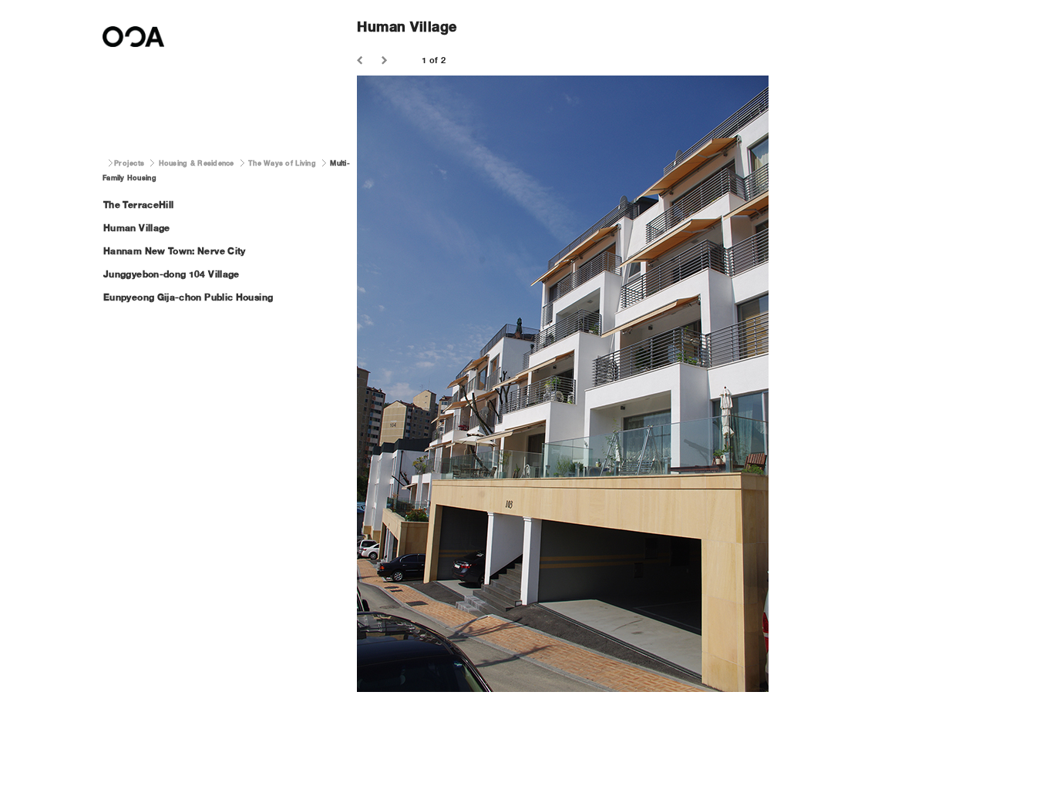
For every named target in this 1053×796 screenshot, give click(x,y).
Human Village (136, 227)
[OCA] (133, 51)
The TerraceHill (138, 204)
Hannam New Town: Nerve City (174, 251)
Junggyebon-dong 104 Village (171, 274)
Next (386, 60)
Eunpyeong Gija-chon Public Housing (188, 297)
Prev (361, 60)
